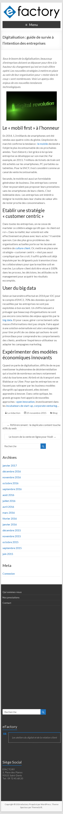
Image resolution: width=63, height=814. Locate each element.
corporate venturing (45, 405)
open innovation (25, 401)
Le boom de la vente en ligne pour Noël (32, 436)
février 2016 (10, 518)
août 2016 (8, 494)
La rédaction (13, 412)
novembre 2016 (12, 477)
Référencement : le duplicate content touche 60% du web (31, 426)
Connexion (9, 573)
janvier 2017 (10, 465)
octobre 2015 (10, 542)
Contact (7, 602)
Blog (55, 412)
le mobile (42, 143)
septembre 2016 (12, 489)
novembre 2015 (12, 536)
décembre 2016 (12, 471)
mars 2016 (9, 512)
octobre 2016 (10, 483)
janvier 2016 (10, 524)
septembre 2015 (12, 548)
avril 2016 (8, 506)
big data (7, 320)
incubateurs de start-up (19, 405)
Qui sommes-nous (12, 592)
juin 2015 (8, 553)
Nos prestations (11, 597)
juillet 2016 (9, 500)
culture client (22, 248)
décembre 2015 (12, 530)
